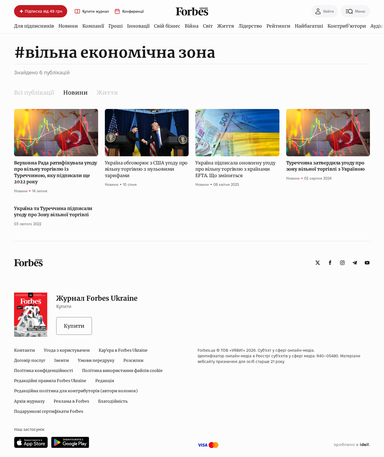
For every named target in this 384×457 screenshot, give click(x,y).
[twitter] (317, 263)
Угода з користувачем (67, 350)
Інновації (138, 26)
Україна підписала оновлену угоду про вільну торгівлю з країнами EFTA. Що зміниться (235, 169)
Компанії (93, 26)
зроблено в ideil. (351, 445)
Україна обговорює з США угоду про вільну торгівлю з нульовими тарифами (146, 169)
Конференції (133, 11)
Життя (225, 26)
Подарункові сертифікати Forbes (48, 411)
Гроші (116, 26)
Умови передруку (96, 360)
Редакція (104, 380)
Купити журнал (95, 11)
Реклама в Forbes (71, 401)
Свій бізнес (167, 26)
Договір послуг (29, 360)
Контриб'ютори (346, 26)
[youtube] (367, 263)
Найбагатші (309, 26)
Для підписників (34, 26)
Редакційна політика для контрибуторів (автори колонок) (76, 390)
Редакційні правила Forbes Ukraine (50, 380)
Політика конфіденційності (43, 370)
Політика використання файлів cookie (122, 370)
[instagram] (342, 263)
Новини (68, 26)
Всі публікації (34, 92)
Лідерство (250, 26)
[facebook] (330, 263)
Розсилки (133, 360)
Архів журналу (29, 401)
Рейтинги (278, 26)
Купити (74, 326)
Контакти (24, 350)
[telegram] (355, 263)
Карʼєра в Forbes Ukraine (123, 350)
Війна (191, 26)
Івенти (61, 360)
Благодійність (113, 401)
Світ (208, 26)
